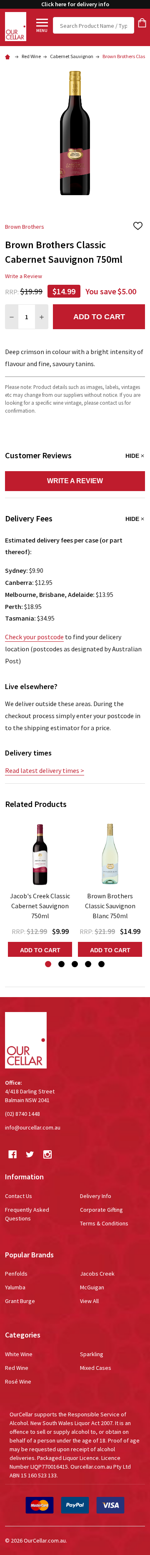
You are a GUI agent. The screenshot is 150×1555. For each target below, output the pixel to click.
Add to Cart (99, 317)
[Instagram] (47, 1154)
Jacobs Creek (97, 1273)
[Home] (8, 56)
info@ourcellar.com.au (32, 1127)
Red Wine (16, 1368)
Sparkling (91, 1354)
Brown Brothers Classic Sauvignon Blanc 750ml (110, 906)
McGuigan (92, 1287)
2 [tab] (62, 964)
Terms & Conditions (104, 1223)
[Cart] (142, 23)
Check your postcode (34, 637)
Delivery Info (95, 1196)
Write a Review (23, 275)
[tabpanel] (40, 888)
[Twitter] (30, 1154)
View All (89, 1301)
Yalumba (15, 1287)
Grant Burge (20, 1301)
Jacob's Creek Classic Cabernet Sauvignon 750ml (40, 906)
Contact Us (18, 1196)
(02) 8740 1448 (22, 1113)
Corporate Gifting (101, 1209)
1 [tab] (48, 964)
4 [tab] (88, 964)
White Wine (18, 1354)
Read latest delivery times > (44, 770)
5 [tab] (102, 964)
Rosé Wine (18, 1381)
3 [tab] (75, 964)
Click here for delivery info (75, 4)
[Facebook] (12, 1154)
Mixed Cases (95, 1368)
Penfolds (16, 1273)
